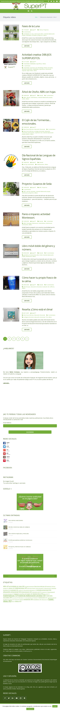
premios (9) (17, 599)
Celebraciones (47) (21, 588)
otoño (23, 99)
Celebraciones (40, 164)
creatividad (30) (14, 590)
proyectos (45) (28, 599)
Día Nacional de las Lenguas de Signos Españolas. (38, 157)
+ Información (30, 709)
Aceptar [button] (55, 706)
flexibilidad (40, 68)
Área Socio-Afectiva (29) (40, 586)
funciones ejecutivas (27, 69)
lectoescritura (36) (38, 594)
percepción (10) (11, 599)
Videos (44, 63)
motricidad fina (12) (29, 597)
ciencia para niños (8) (31, 588)
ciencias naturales (30, 191)
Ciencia (41, 30)
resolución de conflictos (48, 287)
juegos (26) (29, 594)
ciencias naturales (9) (39, 588)
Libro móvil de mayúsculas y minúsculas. (18, 533)
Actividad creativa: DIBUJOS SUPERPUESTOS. (36, 56)
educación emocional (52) (12, 592)
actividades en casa (29, 34)
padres (28, 134)
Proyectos (46, 30)
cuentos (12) (20, 590)
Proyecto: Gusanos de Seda (36, 183)
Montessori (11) (22, 597)
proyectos (40, 35)
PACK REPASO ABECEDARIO (15, 520)
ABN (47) (6, 586)
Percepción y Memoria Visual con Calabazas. (19, 546)
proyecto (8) (21, 599)
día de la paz (27, 287)
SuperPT (34, 30)
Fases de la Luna (31, 26)
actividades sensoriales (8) (29, 586)
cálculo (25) (11, 588)
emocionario (31, 132)
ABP (40, 187)
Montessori (25, 193)
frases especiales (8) (51, 592)
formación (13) (44, 592)
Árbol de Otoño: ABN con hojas (38, 91)
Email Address (7, 423)
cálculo (28, 97)
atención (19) (50, 586)
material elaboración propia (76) (32, 595)
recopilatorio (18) (37, 599)
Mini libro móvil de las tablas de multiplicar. (19, 527)
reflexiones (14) (44, 599)
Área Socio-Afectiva (29, 129)
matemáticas (34, 97)
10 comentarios (50, 253)
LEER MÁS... (6, 383)
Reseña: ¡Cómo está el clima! (37, 309)
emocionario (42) (26, 592)
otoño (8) (6, 599)
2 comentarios (51, 129)
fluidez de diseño (48, 68)
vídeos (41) (18, 601)
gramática (26, 255)
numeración (25, 224)
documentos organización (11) (30, 590)
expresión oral (33, 68)
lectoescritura (32, 255)
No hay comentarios (28, 164)
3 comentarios (51, 315)
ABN (25, 97)
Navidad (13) (36, 597)
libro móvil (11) (46, 594)
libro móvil (39, 255)
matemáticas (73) (10, 595)
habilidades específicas (36, 63)
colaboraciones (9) (47, 588)
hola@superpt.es (27, 651)
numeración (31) (43, 597)
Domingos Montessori (32, 223)
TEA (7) (13, 601)
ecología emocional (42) (44, 590)
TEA (47, 317)
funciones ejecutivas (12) (8, 594)
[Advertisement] (30, 399)
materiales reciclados (31, 35)
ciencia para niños (38, 34)
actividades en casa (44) (16, 586)
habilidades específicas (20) (20, 594)
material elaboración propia (45, 97)
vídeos (45, 35)
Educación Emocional (39, 129)
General (41, 95)
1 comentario (26, 65)
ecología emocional (39, 131)
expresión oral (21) (36, 592)
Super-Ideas (30, 70)
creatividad (26, 68)
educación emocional (36, 287)
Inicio (36, 17)
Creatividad (26, 63)
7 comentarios (49, 95)
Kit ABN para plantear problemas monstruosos (20, 540)
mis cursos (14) (15, 597)
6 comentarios (27, 32)
